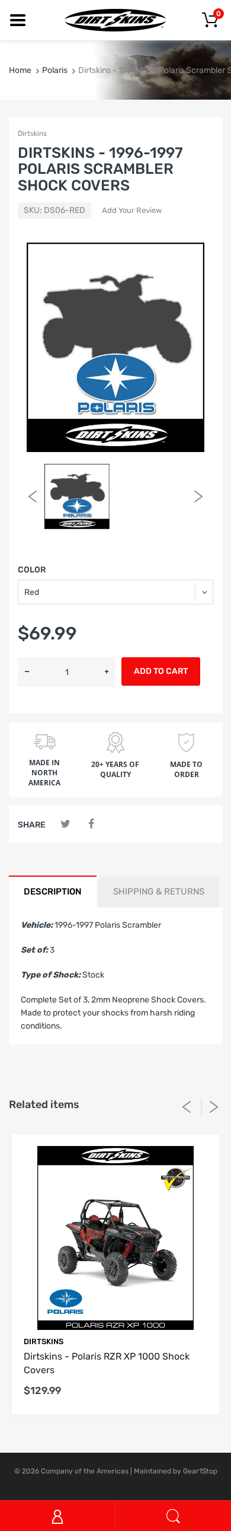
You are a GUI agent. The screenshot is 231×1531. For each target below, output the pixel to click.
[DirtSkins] (115, 20)
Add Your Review (132, 210)
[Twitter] (65, 824)
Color (32, 570)
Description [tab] (53, 891)
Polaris (55, 70)
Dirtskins (32, 133)
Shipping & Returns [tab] (158, 891)
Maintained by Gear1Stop (175, 1471)
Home (20, 70)
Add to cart (161, 671)
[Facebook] (91, 824)
